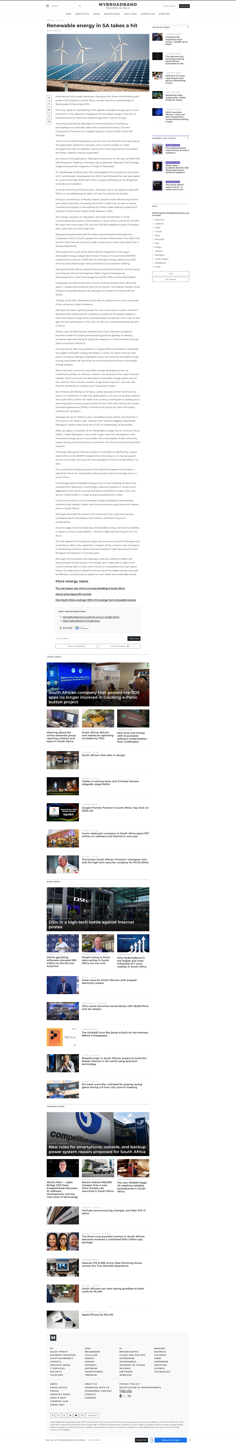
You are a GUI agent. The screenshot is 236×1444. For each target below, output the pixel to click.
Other (158, 267)
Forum (96, 14)
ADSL (88, 1348)
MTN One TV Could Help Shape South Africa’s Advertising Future (175, 79)
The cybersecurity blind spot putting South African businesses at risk (175, 60)
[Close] (189, 1440)
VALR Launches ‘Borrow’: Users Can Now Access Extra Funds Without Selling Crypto (177, 117)
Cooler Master (162, 259)
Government (127, 1362)
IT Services (57, 1368)
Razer (158, 227)
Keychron (159, 220)
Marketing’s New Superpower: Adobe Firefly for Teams (176, 97)
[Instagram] (82, 1415)
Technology (162, 1372)
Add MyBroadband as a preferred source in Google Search (91, 617)
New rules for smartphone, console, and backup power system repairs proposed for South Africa (97, 1149)
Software (126, 1372)
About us (91, 1384)
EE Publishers (55, 31)
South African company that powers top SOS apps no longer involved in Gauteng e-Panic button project (94, 697)
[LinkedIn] (49, 109)
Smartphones (88, 1312)
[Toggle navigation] (47, 6)
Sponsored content (98, 1391)
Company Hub (148, 14)
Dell (157, 243)
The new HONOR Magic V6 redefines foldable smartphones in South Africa (132, 1187)
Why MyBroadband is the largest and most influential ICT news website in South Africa (132, 962)
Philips (158, 247)
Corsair (158, 231)
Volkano (159, 251)
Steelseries (160, 263)
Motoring (86, 752)
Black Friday (59, 1352)
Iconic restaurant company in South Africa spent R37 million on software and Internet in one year (115, 835)
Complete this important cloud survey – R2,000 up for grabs (177, 40)
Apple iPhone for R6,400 (97, 1314)
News (69, 14)
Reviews (125, 1368)
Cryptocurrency (90, 730)
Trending (86, 778)
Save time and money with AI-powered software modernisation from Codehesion (132, 737)
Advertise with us (97, 1387)
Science (85, 1055)
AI (47, 1179)
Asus (157, 235)
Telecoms (56, 1375)
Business (86, 830)
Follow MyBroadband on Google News (81, 621)
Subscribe (184, 6)
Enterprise (127, 1358)
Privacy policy (129, 1384)
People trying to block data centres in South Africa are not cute (96, 960)
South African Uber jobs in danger (103, 755)
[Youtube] (76, 1415)
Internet (51, 954)
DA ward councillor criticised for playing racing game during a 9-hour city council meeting (112, 1086)
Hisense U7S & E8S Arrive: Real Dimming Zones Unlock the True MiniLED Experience (112, 1264)
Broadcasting (55, 918)
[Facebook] (52, 1415)
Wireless (125, 1375)
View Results (170, 279)
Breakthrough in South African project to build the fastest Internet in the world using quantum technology (114, 1061)
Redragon (160, 255)
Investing (160, 1365)
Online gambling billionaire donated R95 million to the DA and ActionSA (61, 962)
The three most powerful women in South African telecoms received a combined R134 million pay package (113, 1239)
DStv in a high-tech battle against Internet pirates (91, 924)
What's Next (130, 14)
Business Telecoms (91, 1233)
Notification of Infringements (140, 1387)
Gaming (85, 1081)
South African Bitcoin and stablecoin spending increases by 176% (97, 735)
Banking (86, 1286)
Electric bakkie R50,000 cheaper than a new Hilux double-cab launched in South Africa (98, 1187)
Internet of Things (132, 1365)
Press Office (82, 14)
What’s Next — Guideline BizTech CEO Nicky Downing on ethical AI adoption (177, 169)
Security (51, 730)
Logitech (159, 224)
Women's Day (173, 145)
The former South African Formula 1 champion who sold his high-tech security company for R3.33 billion (115, 861)
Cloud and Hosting (91, 954)
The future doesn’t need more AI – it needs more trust (175, 187)
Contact (90, 1394)
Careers (90, 1398)
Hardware (161, 1362)
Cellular (91, 1355)
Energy (50, 20)
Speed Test (164, 14)
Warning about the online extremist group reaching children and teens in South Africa (61, 737)
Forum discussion (118, 646)
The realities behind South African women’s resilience (177, 150)
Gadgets (53, 689)
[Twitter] (49, 103)
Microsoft (159, 239)
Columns (160, 1355)
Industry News (112, 14)
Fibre (157, 1358)
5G (51, 1348)
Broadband (92, 1352)
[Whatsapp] (64, 1415)
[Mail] (49, 121)
